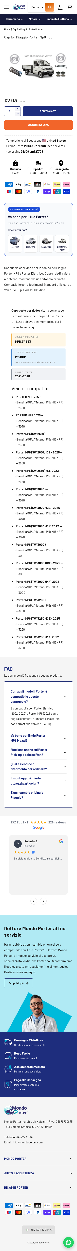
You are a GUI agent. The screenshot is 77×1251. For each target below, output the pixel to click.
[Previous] (33, 901)
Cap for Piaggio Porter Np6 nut (28, 29)
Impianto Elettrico (58, 19)
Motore (33, 19)
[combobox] (41, 7)
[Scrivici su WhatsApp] (68, 1242)
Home (7, 29)
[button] (6, 7)
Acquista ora (38, 125)
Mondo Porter (42, 1242)
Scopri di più (16, 983)
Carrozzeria (13, 19)
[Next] (43, 901)
